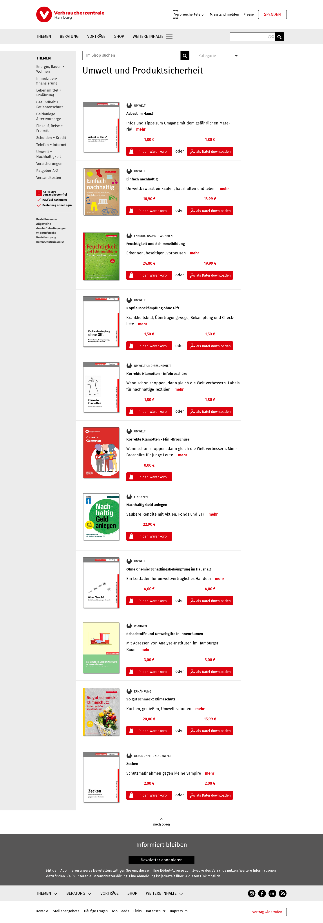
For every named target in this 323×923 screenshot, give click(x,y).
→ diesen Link (195, 876)
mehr (140, 129)
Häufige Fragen (96, 911)
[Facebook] (262, 893)
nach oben (161, 824)
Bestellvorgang (46, 237)
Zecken (132, 763)
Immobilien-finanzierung (46, 81)
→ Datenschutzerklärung (108, 876)
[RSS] (283, 893)
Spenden (272, 14)
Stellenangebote (66, 911)
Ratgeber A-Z (47, 170)
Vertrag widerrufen (267, 912)
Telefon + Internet (51, 144)
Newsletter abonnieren (162, 860)
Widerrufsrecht (46, 232)
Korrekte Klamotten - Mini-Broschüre (157, 439)
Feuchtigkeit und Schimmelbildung (155, 243)
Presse (248, 14)
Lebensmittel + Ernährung (48, 92)
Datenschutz (155, 911)
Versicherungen (49, 163)
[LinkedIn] (272, 893)
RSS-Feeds (120, 911)
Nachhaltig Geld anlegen (146, 504)
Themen (43, 36)
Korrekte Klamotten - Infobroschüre (156, 373)
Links (137, 911)
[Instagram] (252, 893)
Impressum (179, 911)
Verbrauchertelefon (189, 14)
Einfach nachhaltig (142, 179)
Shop (119, 36)
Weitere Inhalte (148, 36)
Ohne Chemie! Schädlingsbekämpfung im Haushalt (168, 569)
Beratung (69, 36)
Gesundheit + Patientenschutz (49, 104)
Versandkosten (48, 177)
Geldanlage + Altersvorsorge (48, 116)
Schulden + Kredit (51, 137)
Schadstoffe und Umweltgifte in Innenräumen (164, 634)
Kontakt (42, 911)
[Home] (70, 14)
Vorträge (96, 36)
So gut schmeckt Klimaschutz (150, 699)
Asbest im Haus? (140, 113)
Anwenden (279, 36)
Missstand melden (224, 14)
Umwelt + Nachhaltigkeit (48, 154)
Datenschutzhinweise (50, 242)
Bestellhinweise (46, 219)
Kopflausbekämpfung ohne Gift (152, 308)
